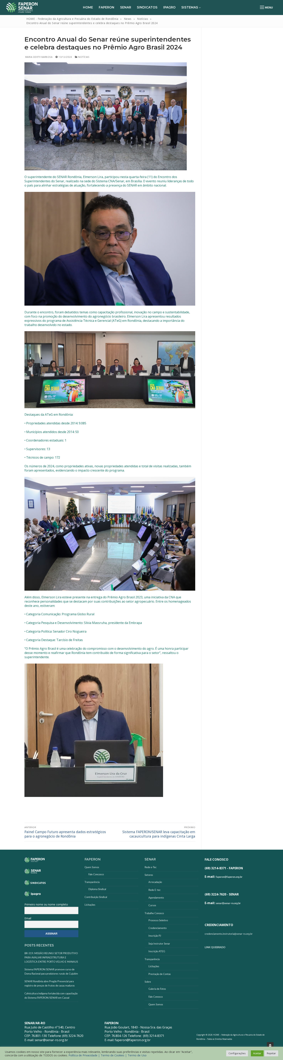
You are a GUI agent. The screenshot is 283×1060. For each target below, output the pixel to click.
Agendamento (156, 898)
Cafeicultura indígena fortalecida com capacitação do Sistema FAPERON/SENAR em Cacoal (51, 995)
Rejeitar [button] (271, 1053)
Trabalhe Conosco (154, 913)
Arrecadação (155, 882)
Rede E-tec (154, 890)
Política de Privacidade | (85, 1055)
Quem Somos (92, 867)
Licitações (90, 905)
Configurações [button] (237, 1053)
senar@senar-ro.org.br (228, 903)
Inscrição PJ (154, 936)
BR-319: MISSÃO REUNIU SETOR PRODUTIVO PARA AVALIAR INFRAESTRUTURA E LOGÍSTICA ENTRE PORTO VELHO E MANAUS (51, 957)
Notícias (83, 56)
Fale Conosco (155, 997)
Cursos (152, 905)
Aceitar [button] (257, 1053)
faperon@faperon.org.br (229, 877)
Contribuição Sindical (96, 897)
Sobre (148, 982)
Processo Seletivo (158, 920)
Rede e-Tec (151, 867)
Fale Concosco (96, 874)
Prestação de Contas (159, 974)
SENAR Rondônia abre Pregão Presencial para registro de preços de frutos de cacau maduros (49, 983)
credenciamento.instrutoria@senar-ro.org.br (229, 934)
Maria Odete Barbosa (38, 56)
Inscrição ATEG (156, 951)
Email (27, 918)
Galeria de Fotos (157, 989)
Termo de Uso (137, 1055)
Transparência (92, 882)
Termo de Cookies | (114, 1055)
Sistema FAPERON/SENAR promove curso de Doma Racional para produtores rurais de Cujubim (51, 971)
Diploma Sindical (97, 889)
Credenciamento (157, 928)
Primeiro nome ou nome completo (46, 904)
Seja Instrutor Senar (159, 944)
